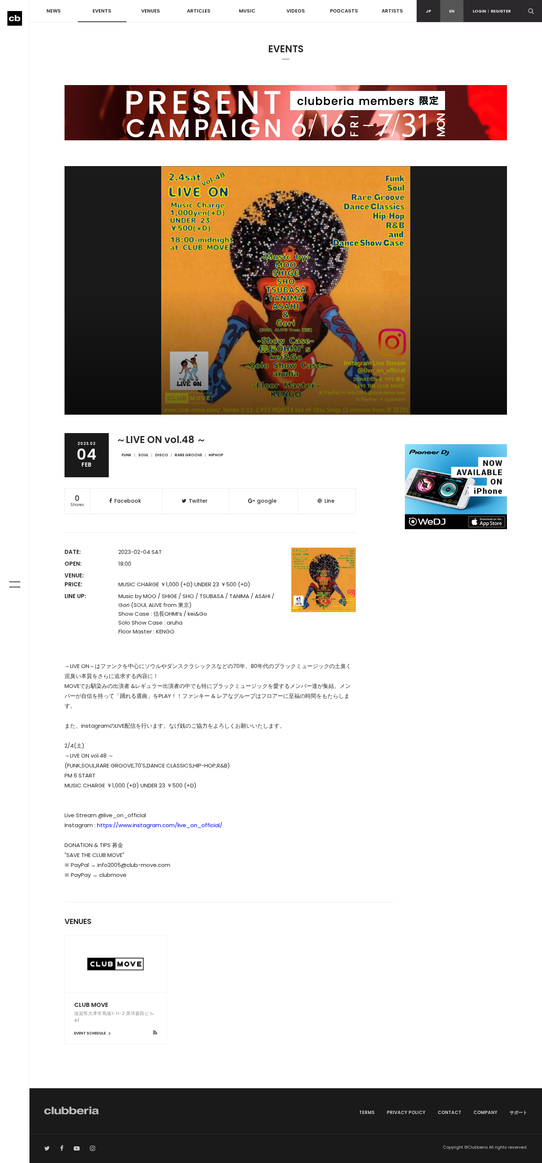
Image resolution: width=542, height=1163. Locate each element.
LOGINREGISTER (492, 11)
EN (451, 11)
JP (428, 11)
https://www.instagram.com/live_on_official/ (159, 825)
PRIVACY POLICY (406, 1112)
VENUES (150, 10)
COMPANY (485, 1112)
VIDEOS (295, 10)
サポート (518, 1112)
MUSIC (247, 10)
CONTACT (449, 1112)
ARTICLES (199, 10)
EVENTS (102, 10)
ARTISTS (392, 10)
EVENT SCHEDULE (90, 1033)
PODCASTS (344, 10)
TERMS (367, 1112)
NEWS (53, 10)
